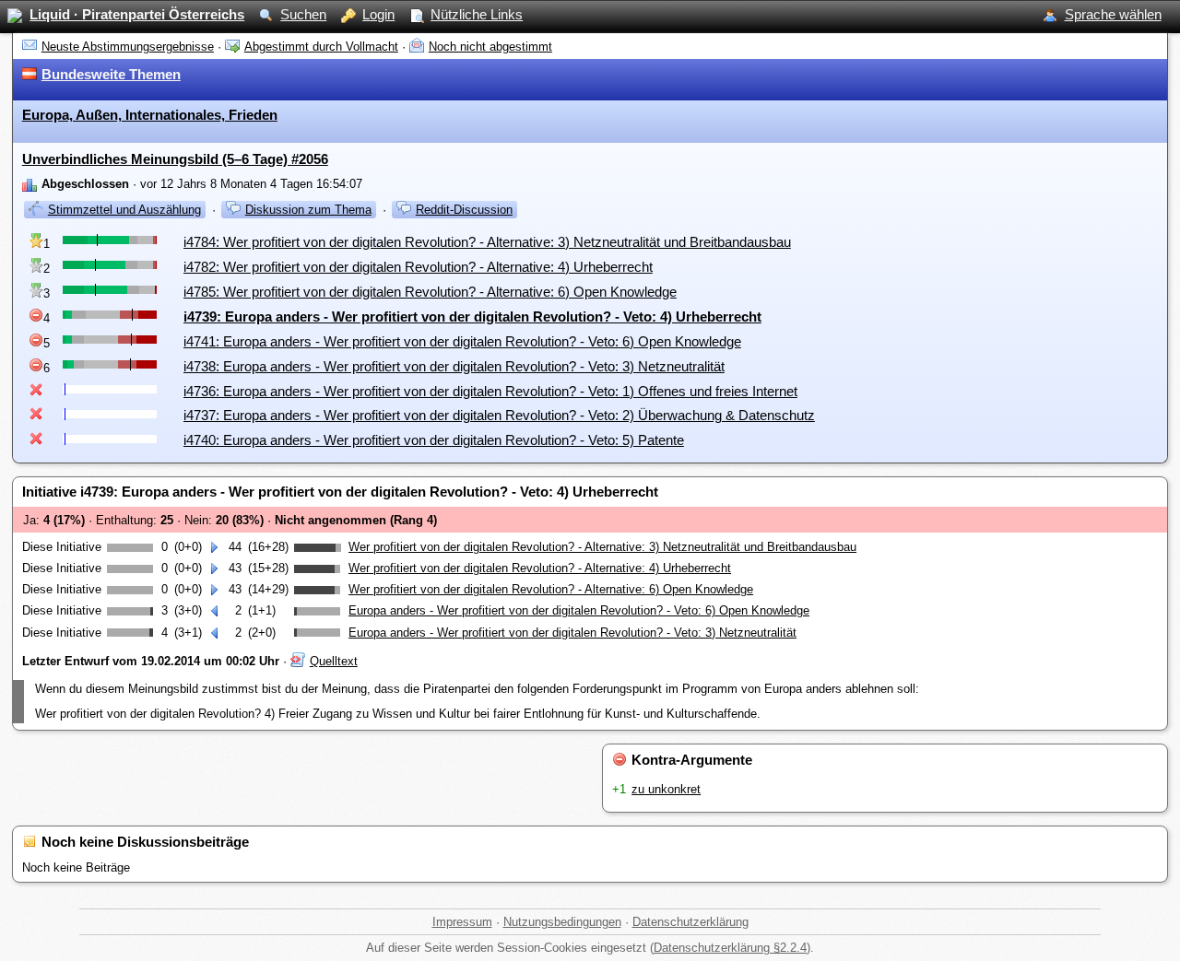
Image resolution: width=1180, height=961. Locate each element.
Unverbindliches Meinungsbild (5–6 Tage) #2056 (175, 159)
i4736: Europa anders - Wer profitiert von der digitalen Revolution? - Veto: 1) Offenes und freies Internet (490, 391)
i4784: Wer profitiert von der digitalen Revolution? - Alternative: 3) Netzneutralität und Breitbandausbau (487, 242)
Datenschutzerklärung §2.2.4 (730, 948)
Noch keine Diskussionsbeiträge (145, 842)
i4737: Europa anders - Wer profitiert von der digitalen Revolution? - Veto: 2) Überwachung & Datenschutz (499, 415)
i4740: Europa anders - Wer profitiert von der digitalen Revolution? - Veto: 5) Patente (433, 440)
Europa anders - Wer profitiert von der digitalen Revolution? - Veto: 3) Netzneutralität (572, 632)
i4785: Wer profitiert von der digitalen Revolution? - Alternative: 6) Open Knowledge (430, 291)
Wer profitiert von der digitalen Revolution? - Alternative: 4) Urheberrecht (539, 568)
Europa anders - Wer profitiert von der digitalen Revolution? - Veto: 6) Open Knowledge (578, 610)
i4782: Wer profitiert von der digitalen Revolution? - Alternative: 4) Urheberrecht (418, 267)
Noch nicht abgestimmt (490, 46)
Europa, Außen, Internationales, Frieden (149, 115)
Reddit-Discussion (464, 210)
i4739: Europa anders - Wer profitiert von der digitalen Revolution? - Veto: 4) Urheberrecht (472, 316)
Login (378, 14)
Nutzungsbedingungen (562, 922)
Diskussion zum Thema (308, 210)
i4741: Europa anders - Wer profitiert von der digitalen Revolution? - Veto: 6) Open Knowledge (462, 341)
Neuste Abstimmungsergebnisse (127, 46)
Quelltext (334, 661)
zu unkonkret (666, 789)
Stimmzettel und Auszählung (124, 210)
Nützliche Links (477, 14)
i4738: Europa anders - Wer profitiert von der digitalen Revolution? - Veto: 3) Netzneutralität (454, 366)
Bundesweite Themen (111, 74)
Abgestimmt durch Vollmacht (321, 46)
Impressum (462, 922)
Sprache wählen (1113, 14)
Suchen (303, 14)
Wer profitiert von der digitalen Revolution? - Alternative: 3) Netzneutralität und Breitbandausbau (602, 547)
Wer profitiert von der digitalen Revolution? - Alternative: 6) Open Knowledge (550, 589)
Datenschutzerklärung (690, 922)
